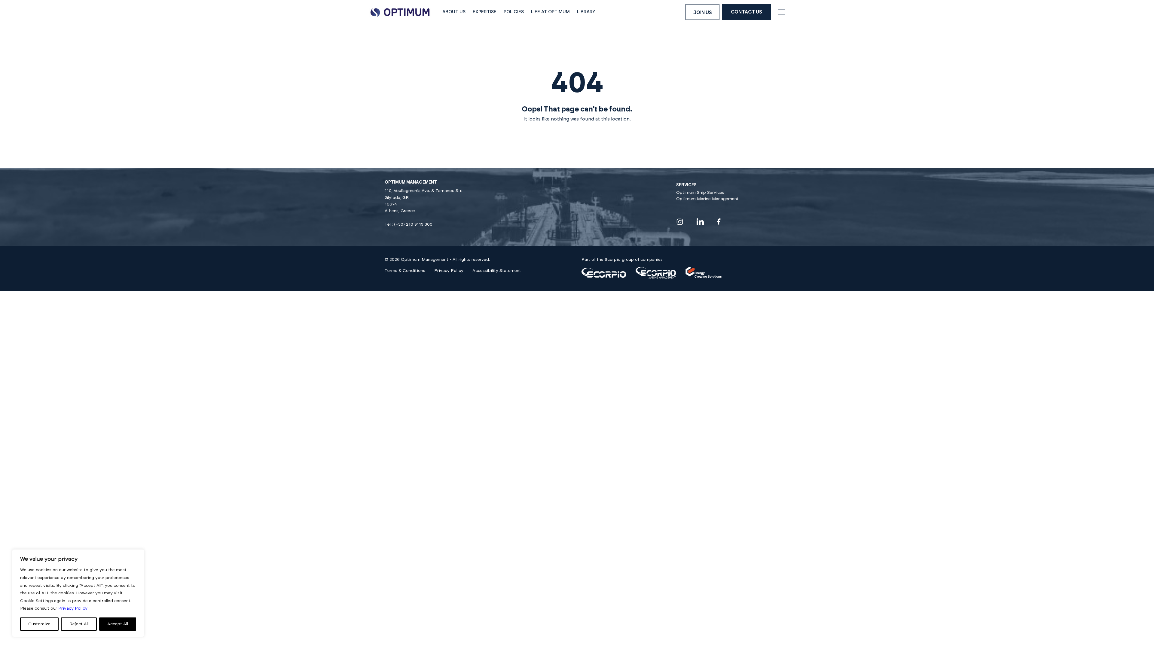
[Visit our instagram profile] (679, 221)
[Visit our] (604, 276)
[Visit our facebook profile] (719, 221)
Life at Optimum (550, 12)
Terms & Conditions (405, 271)
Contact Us (746, 12)
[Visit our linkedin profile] (700, 221)
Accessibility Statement (496, 271)
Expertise (484, 12)
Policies (514, 12)
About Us (454, 12)
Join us (702, 12)
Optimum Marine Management (707, 199)
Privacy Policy (448, 271)
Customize (39, 624)
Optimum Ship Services (700, 192)
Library (586, 12)
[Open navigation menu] (781, 12)
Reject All (79, 624)
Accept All (117, 624)
